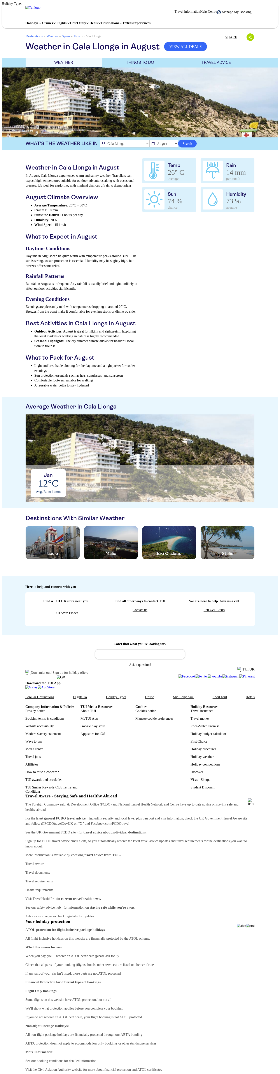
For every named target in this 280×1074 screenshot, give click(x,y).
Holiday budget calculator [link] (208, 734)
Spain (66, 36)
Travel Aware (34, 864)
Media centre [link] (34, 749)
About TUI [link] (88, 711)
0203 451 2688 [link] (214, 610)
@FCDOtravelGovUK (57, 823)
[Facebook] (187, 676)
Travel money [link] (200, 718)
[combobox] (140, 654)
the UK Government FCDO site (53, 832)
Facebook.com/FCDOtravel (110, 823)
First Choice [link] (199, 741)
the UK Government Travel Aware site (220, 818)
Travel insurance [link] (202, 711)
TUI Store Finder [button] (66, 613)
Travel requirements (39, 881)
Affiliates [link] (31, 764)
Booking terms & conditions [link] (44, 718)
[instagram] (230, 676)
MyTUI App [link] (89, 718)
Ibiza (77, 36)
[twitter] (202, 676)
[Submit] (100, 652)
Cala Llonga (93, 36)
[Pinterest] (247, 676)
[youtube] (215, 676)
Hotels (250, 697)
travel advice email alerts (69, 841)
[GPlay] (31, 687)
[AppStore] (46, 687)
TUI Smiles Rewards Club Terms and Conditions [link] (51, 789)
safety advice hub (49, 907)
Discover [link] (197, 772)
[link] (32, 8)
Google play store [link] (92, 726)
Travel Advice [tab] (216, 62)
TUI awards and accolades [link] (43, 779)
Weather (52, 36)
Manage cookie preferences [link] (154, 718)
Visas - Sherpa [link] (200, 779)
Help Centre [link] (208, 11)
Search (187, 144)
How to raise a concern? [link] (42, 772)
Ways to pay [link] (33, 741)
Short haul (220, 697)
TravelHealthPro (44, 899)
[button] (236, 12)
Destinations (34, 36)
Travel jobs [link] (33, 757)
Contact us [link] (140, 610)
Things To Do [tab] (140, 62)
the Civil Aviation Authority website (57, 1069)
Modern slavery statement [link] (43, 734)
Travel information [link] (187, 11)
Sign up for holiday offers (70, 672)
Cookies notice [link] (145, 711)
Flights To (80, 697)
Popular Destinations (39, 697)
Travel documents (37, 872)
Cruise (149, 697)
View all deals (185, 46)
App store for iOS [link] (92, 734)
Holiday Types (116, 697)
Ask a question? (140, 665)
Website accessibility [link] (39, 726)
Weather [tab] (63, 62)
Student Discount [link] (202, 787)
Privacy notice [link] (35, 711)
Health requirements (39, 890)
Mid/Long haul (183, 697)
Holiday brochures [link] (203, 749)
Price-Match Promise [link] (205, 726)
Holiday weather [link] (202, 757)
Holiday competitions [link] (205, 764)
